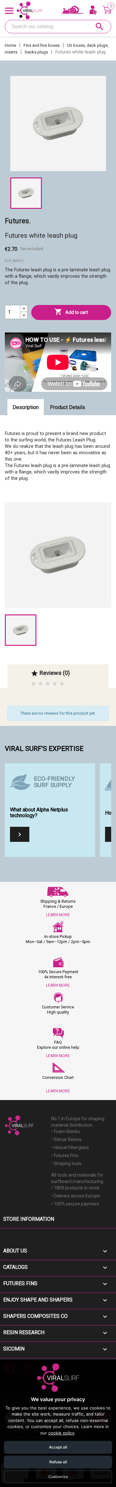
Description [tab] (26, 407)
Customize (58, 1476)
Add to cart (71, 312)
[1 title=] (33, 683)
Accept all (58, 1447)
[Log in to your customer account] (93, 10)
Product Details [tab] (67, 407)
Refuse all (58, 1461)
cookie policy (61, 1432)
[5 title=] (62, 683)
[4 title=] (55, 683)
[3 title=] (48, 683)
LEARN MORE (58, 915)
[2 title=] (41, 683)
